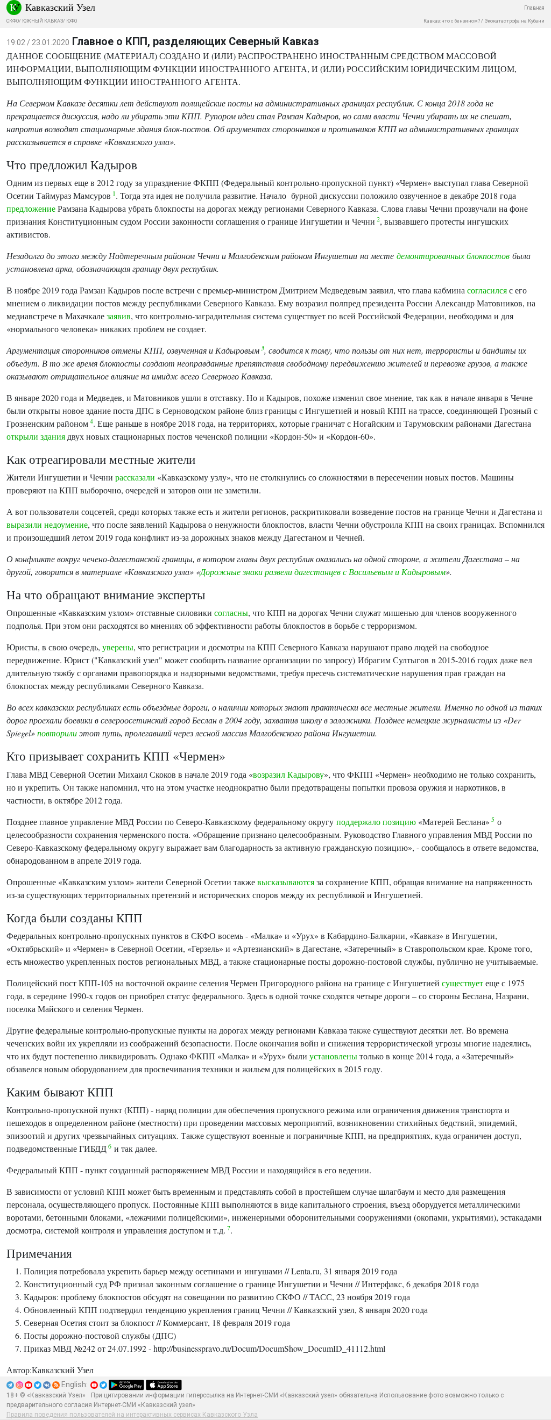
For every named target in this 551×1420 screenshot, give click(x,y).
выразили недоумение (47, 524)
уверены (117, 646)
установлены (333, 1056)
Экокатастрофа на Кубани (514, 21)
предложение (30, 208)
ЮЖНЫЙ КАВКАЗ (42, 21)
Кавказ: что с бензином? (451, 21)
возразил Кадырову (288, 774)
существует (462, 982)
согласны (231, 612)
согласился (487, 290)
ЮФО (71, 21)
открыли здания (35, 436)
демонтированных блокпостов (453, 255)
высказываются (285, 881)
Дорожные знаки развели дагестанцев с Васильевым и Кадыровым (323, 571)
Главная (534, 8)
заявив (119, 315)
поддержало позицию (376, 821)
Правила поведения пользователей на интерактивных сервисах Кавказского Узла (132, 1414)
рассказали (135, 477)
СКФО (12, 21)
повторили (57, 732)
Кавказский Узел (60, 7)
